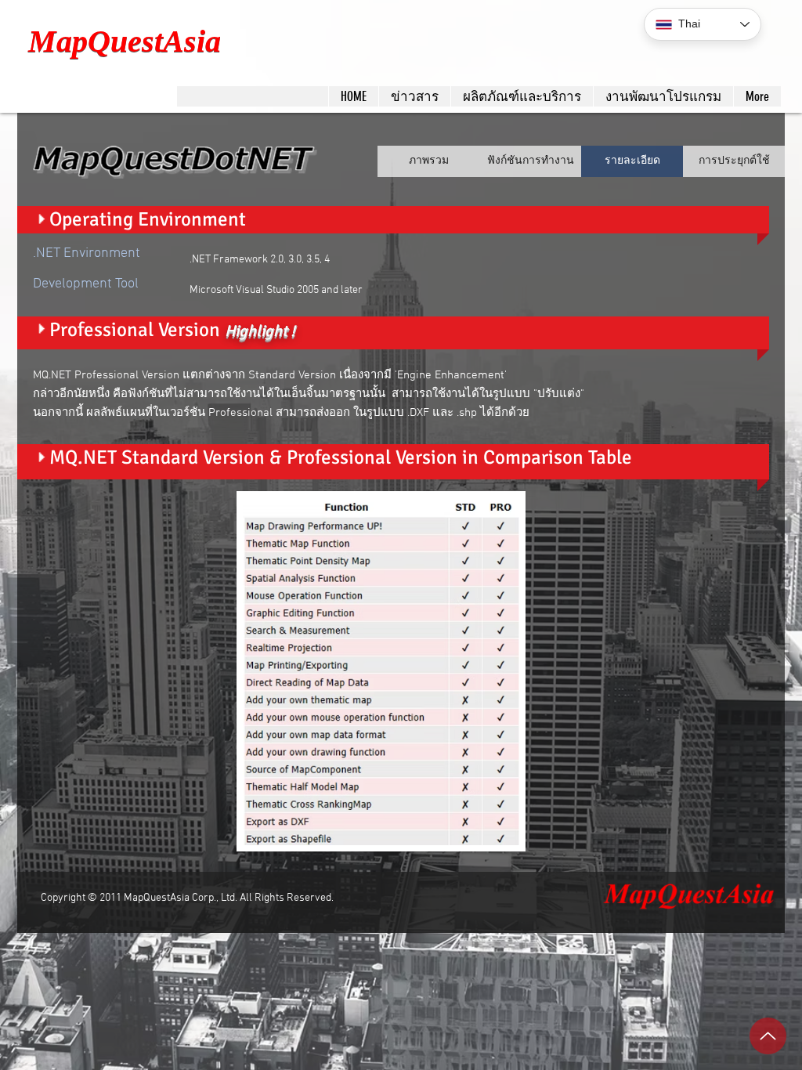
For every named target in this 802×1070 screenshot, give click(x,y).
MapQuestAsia (124, 41)
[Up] (768, 1036)
